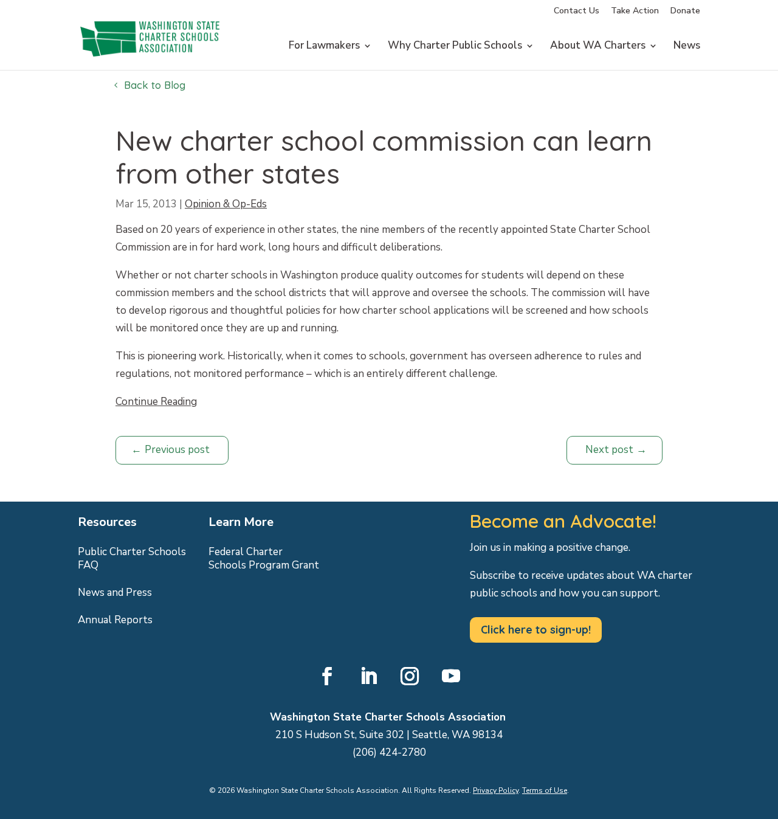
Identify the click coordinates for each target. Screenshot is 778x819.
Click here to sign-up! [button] (536, 630)
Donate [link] (685, 11)
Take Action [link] (635, 11)
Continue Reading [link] (156, 402)
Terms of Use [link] (544, 790)
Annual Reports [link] (115, 620)
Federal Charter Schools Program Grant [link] (263, 558)
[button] (327, 676)
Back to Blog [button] (154, 84)
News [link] (686, 46)
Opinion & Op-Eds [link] (226, 204)
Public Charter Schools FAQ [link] (132, 558)
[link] (149, 68)
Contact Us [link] (576, 11)
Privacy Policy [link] (495, 790)
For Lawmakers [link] (324, 46)
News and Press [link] (115, 593)
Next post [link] (609, 450)
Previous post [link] (177, 450)
